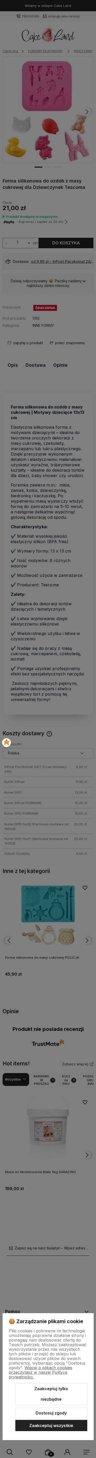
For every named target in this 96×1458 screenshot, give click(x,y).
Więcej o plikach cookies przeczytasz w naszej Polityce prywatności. (40, 1372)
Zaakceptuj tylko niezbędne (51, 1394)
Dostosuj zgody (51, 1413)
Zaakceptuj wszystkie (51, 1425)
